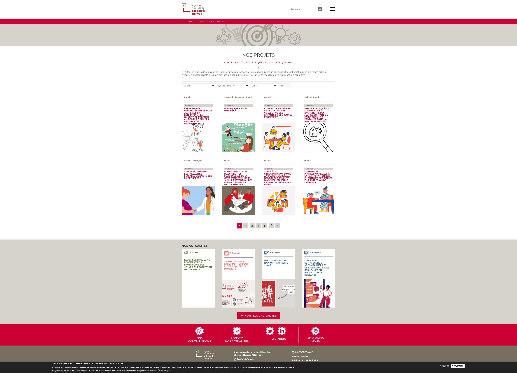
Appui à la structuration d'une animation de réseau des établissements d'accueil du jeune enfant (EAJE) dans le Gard (277, 178)
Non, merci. (457, 366)
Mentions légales (300, 356)
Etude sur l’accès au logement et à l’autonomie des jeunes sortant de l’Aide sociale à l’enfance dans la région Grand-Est (317, 115)
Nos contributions (199, 340)
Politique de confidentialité (305, 360)
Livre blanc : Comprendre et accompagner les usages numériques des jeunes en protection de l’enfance (316, 267)
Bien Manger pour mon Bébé (235, 109)
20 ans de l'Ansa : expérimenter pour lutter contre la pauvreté (236, 265)
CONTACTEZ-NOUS (304, 352)
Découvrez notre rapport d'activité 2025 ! (276, 263)
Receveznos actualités (237, 340)
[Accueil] (195, 9)
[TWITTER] (270, 331)
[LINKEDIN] (282, 331)
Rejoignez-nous (316, 340)
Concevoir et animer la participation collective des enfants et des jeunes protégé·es (278, 112)
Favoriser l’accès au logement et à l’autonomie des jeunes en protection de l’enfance (198, 265)
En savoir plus (164, 370)
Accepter (444, 366)
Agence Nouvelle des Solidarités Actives (198, 21)
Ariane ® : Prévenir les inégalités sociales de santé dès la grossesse (198, 175)
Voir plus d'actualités (260, 315)
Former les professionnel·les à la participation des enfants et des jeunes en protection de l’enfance (318, 177)
